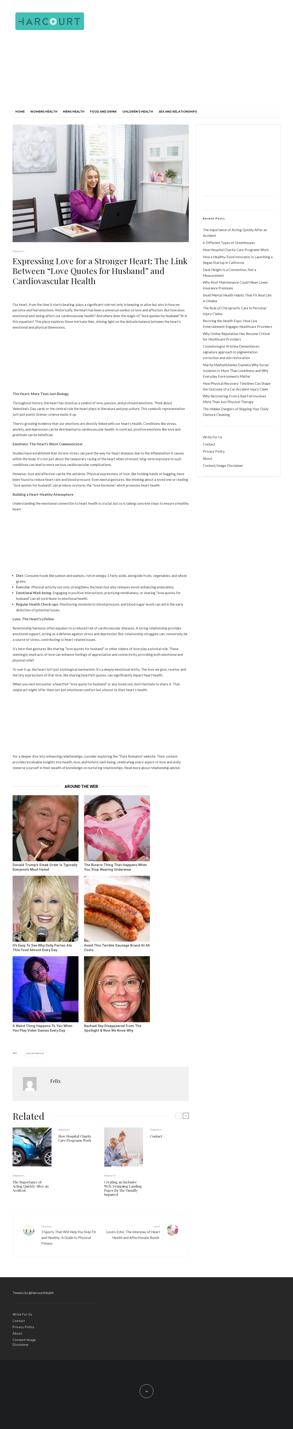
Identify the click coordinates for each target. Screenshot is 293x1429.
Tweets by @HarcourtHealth (33, 1293)
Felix (55, 1081)
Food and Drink (103, 111)
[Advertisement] (146, 71)
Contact (156, 1136)
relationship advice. (165, 768)
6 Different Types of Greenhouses (229, 243)
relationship (36, 1053)
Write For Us (212, 437)
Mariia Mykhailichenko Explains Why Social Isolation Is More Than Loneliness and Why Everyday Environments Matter (236, 370)
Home (20, 111)
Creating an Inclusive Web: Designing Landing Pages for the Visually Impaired (123, 1188)
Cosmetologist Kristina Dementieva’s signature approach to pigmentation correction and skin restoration (231, 352)
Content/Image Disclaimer (223, 465)
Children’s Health (137, 111)
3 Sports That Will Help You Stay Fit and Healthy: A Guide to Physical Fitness (68, 1235)
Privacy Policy (214, 451)
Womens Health (43, 111)
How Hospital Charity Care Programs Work (75, 1138)
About (207, 458)
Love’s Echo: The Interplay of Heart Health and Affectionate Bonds (133, 1232)
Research (18, 251)
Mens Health (73, 111)
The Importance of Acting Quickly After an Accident (31, 1186)
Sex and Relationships (178, 111)
